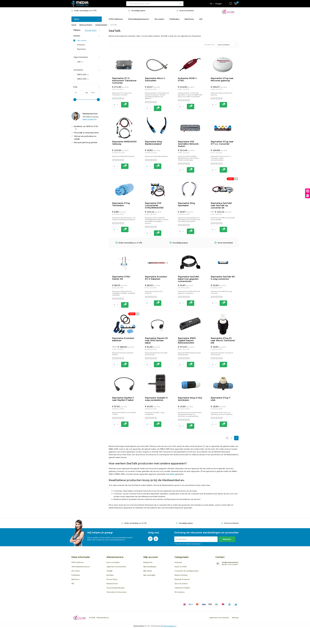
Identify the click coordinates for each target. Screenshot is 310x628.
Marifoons (189, 19)
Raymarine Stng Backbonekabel (153, 142)
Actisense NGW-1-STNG (187, 79)
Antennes (178, 562)
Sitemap (235, 617)
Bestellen (110, 575)
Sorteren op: (210, 44)
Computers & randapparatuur (187, 571)
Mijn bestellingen (149, 567)
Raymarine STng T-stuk (221, 399)
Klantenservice (112, 583)
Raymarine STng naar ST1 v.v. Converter (222, 142)
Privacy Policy (112, 579)
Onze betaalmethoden (116, 588)
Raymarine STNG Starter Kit (121, 277)
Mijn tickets (147, 571)
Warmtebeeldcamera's (138, 19)
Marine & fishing (181, 575)
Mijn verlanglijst (149, 575)
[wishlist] (230, 3)
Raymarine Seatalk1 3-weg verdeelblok (156, 399)
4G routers (159, 19)
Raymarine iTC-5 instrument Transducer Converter (124, 80)
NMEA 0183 (83, 74)
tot (86, 93)
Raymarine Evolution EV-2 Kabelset (156, 277)
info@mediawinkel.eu (230, 562)
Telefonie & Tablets (182, 588)
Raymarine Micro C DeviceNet (155, 79)
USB (80, 62)
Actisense (81, 45)
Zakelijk (109, 571)
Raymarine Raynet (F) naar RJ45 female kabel (156, 340)
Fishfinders (174, 19)
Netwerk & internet (182, 579)
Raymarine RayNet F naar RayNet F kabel (123, 399)
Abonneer (227, 539)
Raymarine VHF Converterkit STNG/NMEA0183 (154, 205)
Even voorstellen (113, 562)
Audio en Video (181, 567)
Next (236, 438)
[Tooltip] (76, 129)
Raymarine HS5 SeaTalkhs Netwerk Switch (188, 143)
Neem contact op (90, 119)
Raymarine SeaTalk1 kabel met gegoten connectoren (188, 278)
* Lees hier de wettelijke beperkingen (187, 544)
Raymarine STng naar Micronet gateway (222, 79)
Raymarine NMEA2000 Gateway (124, 142)
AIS (200, 19)
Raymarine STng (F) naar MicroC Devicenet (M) (223, 340)
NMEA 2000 (83, 79)
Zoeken (180, 3)
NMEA (172, 474)
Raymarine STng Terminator (121, 204)
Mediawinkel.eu (103, 617)
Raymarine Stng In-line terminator (190, 399)
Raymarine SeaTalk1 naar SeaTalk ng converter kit (221, 205)
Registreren (147, 562)
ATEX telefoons (116, 19)
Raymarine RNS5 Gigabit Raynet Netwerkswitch (187, 340)
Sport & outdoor (181, 583)
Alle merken (81, 40)
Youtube (156, 538)
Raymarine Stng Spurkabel (186, 204)
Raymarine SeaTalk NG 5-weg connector (223, 277)
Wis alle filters (90, 30)
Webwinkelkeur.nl (169, 626)
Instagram (150, 538)
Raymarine (81, 49)
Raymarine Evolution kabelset (123, 339)
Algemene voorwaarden (116, 567)
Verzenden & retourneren (117, 592)
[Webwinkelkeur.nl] (228, 11)
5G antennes (180, 592)
